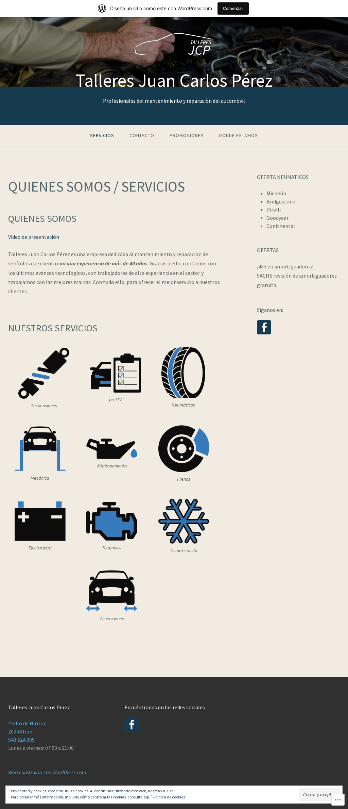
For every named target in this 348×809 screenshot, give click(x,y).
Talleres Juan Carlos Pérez (174, 80)
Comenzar (233, 8)
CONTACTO (141, 135)
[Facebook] (264, 327)
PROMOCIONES (187, 135)
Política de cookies (169, 796)
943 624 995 (21, 739)
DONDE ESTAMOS (238, 135)
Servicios (102, 135)
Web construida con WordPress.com (47, 772)
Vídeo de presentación (33, 236)
